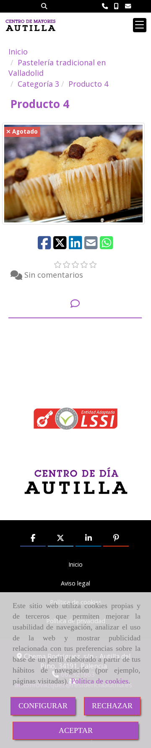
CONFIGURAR (43, 706)
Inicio (75, 564)
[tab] (75, 304)
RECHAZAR (112, 706)
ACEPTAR (76, 730)
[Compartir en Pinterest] (116, 539)
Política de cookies (99, 681)
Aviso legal (75, 583)
